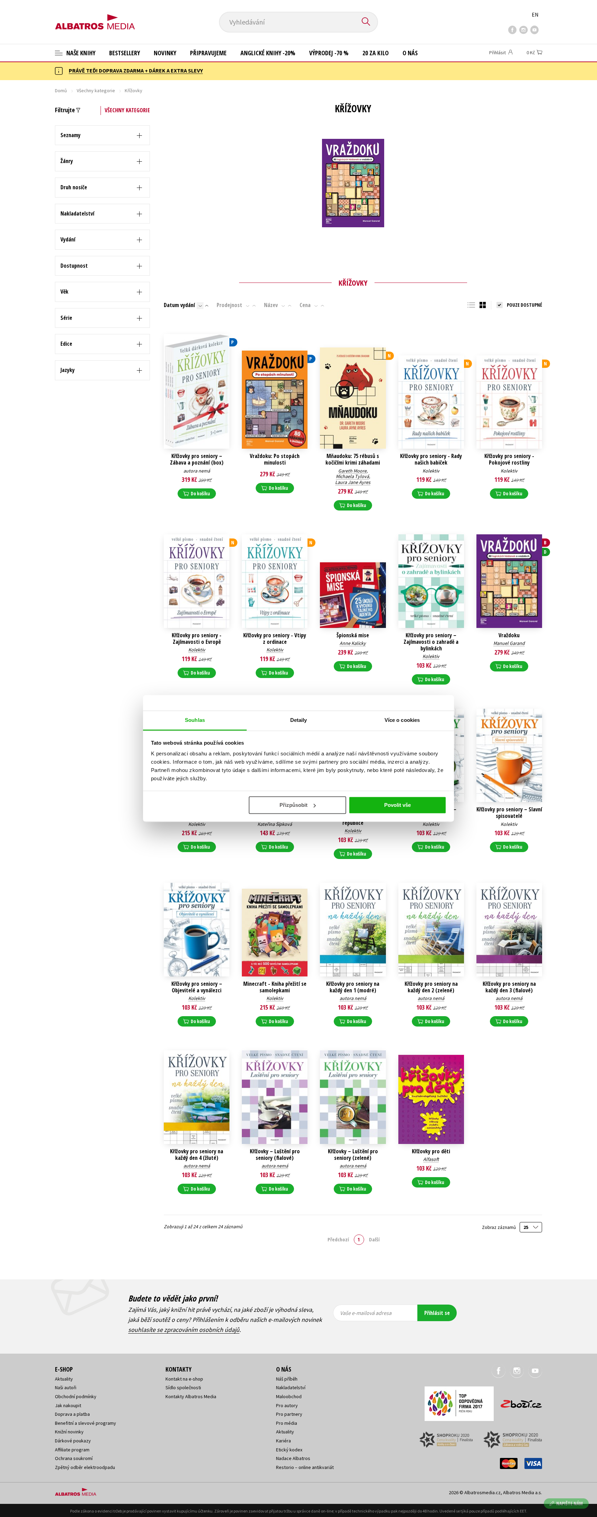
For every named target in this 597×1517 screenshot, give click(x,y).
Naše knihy (80, 53)
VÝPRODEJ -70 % (329, 53)
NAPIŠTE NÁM (569, 1503)
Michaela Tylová (352, 476)
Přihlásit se (437, 1313)
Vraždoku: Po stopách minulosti (275, 459)
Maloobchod (289, 1396)
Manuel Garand (509, 643)
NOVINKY (165, 53)
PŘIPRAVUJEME (208, 53)
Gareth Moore (352, 471)
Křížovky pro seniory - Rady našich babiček (431, 459)
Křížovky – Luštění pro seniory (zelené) (353, 1154)
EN (535, 14)
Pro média (286, 1423)
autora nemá (196, 471)
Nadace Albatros (293, 1458)
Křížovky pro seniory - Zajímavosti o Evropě (196, 638)
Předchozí (338, 1239)
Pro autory (287, 1405)
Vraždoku (509, 635)
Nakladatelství (290, 1387)
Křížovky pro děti (431, 1151)
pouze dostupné (524, 305)
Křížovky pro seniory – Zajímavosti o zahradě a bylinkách (431, 642)
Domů (61, 90)
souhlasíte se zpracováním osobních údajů (183, 1330)
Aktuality (64, 1379)
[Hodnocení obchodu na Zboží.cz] (518, 1402)
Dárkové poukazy (73, 1441)
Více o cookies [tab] (402, 720)
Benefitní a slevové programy (85, 1423)
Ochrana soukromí (74, 1458)
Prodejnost (229, 305)
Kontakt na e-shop (184, 1379)
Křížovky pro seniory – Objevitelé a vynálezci (196, 987)
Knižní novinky (69, 1432)
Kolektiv (431, 471)
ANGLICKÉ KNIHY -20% (267, 53)
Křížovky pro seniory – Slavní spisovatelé (509, 812)
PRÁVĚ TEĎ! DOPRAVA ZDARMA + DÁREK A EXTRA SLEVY (136, 70)
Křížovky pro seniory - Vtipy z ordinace (274, 638)
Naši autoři (65, 1387)
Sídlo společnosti (183, 1387)
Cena (305, 305)
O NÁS (410, 53)
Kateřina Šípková (274, 824)
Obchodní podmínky (75, 1396)
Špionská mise (353, 635)
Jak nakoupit (68, 1405)
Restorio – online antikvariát (305, 1467)
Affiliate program (72, 1450)
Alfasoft (431, 1159)
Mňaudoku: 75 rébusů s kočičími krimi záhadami (352, 459)
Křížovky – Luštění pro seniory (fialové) (275, 1154)
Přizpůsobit (293, 805)
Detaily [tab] (298, 720)
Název (271, 305)
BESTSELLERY (124, 53)
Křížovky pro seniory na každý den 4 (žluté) (196, 1154)
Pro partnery (289, 1414)
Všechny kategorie (96, 90)
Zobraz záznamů (499, 1227)
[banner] (95, 16)
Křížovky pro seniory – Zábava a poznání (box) (197, 459)
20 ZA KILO (375, 53)
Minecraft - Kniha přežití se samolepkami (274, 987)
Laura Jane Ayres (352, 482)
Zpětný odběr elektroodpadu (85, 1467)
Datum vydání (179, 305)
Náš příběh (286, 1379)
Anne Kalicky (353, 643)
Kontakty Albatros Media (190, 1396)
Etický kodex (289, 1450)
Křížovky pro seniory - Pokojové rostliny (509, 459)
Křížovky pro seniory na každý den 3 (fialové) (509, 987)
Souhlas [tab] (195, 720)
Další (374, 1239)
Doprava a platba (72, 1414)
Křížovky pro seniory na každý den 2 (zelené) (431, 987)
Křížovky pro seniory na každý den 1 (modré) (352, 987)
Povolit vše (397, 805)
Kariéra (283, 1441)
